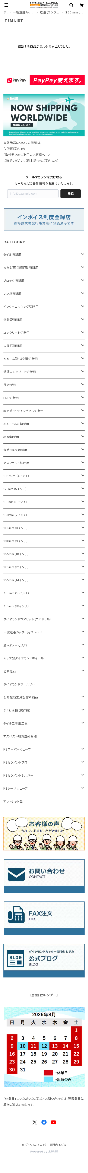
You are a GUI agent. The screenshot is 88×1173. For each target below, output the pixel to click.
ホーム (5, 12)
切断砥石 (9, 671)
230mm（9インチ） (15, 541)
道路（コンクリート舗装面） (49, 12)
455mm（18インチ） (16, 606)
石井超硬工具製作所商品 (20, 697)
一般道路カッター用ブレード (23, 12)
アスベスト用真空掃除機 (20, 736)
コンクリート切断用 (16, 333)
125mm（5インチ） (15, 489)
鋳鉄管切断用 (12, 319)
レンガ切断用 (12, 293)
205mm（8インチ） (15, 528)
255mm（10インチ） (16, 554)
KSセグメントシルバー (18, 775)
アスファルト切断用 (16, 463)
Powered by (39, 1151)
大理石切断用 (12, 346)
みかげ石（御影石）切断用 (20, 267)
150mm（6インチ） (15, 502)
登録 (71, 193)
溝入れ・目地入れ (15, 645)
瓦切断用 (9, 385)
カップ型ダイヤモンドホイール (23, 658)
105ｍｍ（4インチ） (16, 476)
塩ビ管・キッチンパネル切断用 (23, 411)
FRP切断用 (11, 398)
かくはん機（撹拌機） (17, 710)
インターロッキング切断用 (21, 306)
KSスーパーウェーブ (17, 749)
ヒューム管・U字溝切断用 (20, 359)
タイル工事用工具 (15, 723)
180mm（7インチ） (15, 515)
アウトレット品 (13, 801)
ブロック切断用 (13, 280)
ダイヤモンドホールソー (19, 684)
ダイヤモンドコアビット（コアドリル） (27, 619)
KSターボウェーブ (15, 788)
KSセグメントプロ (15, 762)
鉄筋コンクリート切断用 (19, 372)
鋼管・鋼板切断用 (15, 450)
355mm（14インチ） (16, 580)
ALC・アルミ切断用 (16, 424)
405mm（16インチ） (16, 593)
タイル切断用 (12, 254)
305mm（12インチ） (16, 567)
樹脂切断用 (11, 437)
